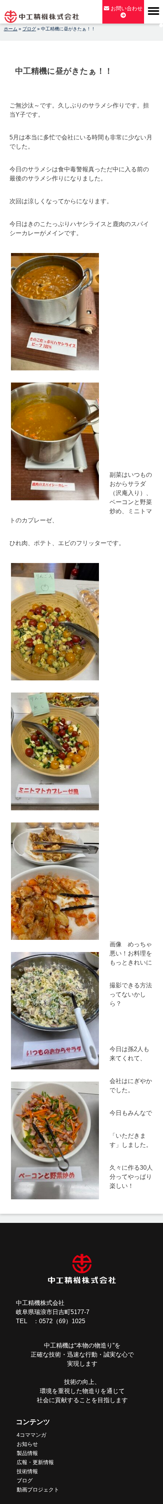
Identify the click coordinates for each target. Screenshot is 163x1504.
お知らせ (27, 1444)
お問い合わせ (126, 8)
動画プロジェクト (38, 1490)
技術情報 (27, 1471)
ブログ (25, 1480)
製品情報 (27, 1453)
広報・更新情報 (35, 1462)
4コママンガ (31, 1435)
